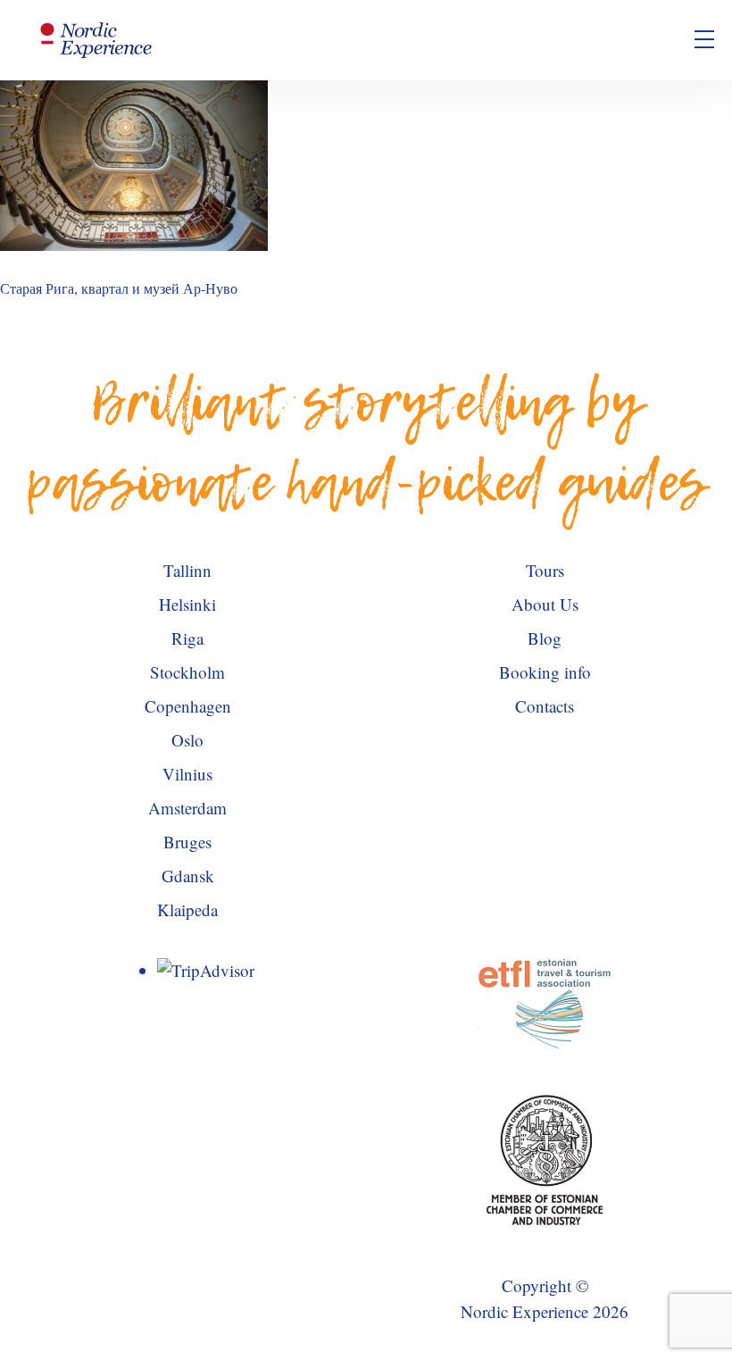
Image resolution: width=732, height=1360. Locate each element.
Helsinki (187, 604)
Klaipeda (187, 909)
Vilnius (187, 774)
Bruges (187, 841)
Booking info (545, 672)
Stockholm (187, 672)
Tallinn (187, 570)
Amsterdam (187, 808)
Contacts (544, 706)
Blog (544, 638)
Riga (187, 638)
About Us (545, 604)
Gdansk (188, 875)
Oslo (187, 740)
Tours (545, 570)
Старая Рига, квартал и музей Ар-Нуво (118, 288)
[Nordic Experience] (96, 40)
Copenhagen (188, 706)
